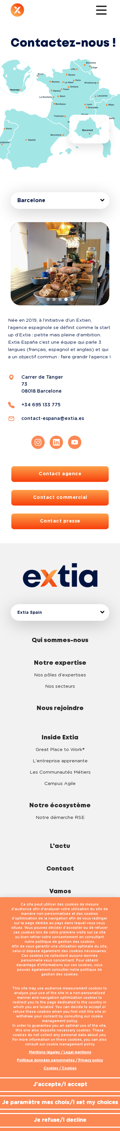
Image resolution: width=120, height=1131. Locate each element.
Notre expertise (60, 663)
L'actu (60, 846)
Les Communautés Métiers (60, 772)
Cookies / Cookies (60, 1068)
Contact (60, 869)
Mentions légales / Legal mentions (60, 1052)
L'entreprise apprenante (60, 761)
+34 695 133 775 (41, 405)
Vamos (60, 891)
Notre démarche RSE (60, 817)
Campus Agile (60, 783)
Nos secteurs (60, 686)
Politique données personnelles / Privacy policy (60, 1060)
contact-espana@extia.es (52, 418)
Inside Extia (60, 737)
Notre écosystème (60, 805)
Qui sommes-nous (60, 640)
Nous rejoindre (60, 708)
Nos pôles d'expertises (60, 675)
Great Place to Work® (60, 749)
